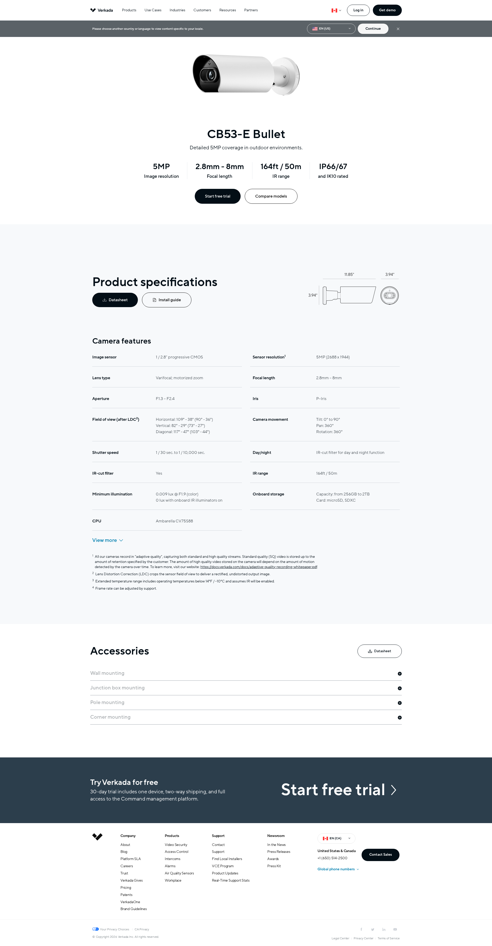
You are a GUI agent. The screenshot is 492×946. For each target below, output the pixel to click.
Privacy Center (363, 938)
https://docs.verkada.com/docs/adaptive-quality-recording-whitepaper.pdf (258, 566)
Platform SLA (130, 858)
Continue (373, 28)
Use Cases (153, 10)
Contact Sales (380, 854)
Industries (177, 10)
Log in (358, 10)
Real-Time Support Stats (230, 880)
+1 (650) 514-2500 (332, 858)
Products (129, 10)
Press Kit (274, 866)
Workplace (173, 880)
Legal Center (340, 938)
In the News (276, 844)
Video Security (176, 844)
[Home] (97, 876)
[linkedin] (383, 929)
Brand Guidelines (133, 908)
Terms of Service (389, 938)
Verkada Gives (131, 880)
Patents (126, 894)
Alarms (170, 866)
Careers (126, 866)
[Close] (398, 29)
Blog (123, 851)
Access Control (176, 851)
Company (128, 835)
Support (218, 835)
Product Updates (225, 873)
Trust (124, 873)
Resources (227, 10)
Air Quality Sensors (179, 873)
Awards (273, 858)
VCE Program (223, 866)
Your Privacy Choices (114, 929)
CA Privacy (142, 929)
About (125, 844)
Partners (251, 10)
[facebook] (361, 929)
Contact (218, 844)
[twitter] (372, 929)
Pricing (125, 887)
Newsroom (275, 835)
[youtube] (395, 929)
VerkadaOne (130, 902)
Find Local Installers (227, 858)
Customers (202, 10)
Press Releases (278, 851)
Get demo (387, 10)
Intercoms (172, 858)
